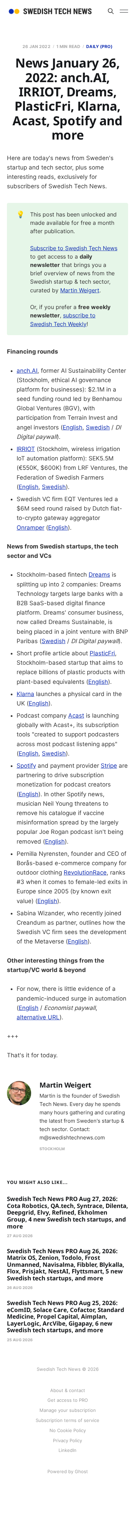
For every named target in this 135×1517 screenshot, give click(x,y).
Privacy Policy (67, 1440)
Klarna (25, 693)
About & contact (67, 1390)
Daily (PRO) (99, 46)
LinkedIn (67, 1450)
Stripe (109, 765)
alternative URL (38, 1017)
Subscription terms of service (67, 1420)
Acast (76, 715)
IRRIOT (26, 448)
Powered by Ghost (67, 1471)
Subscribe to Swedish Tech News (73, 248)
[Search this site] (111, 11)
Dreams (99, 574)
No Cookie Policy (68, 1430)
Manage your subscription (67, 1410)
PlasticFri (102, 653)
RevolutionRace (85, 872)
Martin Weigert (79, 290)
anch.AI (27, 370)
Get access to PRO (67, 1400)
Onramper (30, 527)
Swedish (98, 427)
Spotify (26, 765)
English (72, 427)
